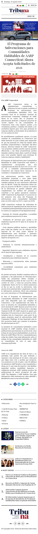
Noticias (13, 71)
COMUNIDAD (24, 415)
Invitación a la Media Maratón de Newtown (23, 447)
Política (5, 418)
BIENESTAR (24, 409)
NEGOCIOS (23, 418)
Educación (6, 403)
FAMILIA (23, 421)
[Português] (23, 6)
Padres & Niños (25, 412)
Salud (4, 421)
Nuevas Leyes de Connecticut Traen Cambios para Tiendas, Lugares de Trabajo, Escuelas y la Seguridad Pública (25, 435)
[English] (18, 6)
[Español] (20, 6)
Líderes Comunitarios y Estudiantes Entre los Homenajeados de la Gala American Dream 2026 (24, 461)
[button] (31, 16)
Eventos (5, 424)
